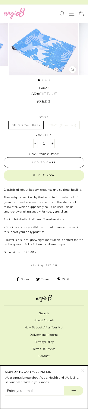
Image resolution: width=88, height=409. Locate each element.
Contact (44, 356)
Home (43, 88)
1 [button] (39, 80)
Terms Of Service (43, 349)
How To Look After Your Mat (44, 327)
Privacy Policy (44, 341)
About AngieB (44, 320)
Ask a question (44, 265)
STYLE (44, 117)
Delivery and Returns (44, 334)
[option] (44, 49)
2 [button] (43, 80)
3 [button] (46, 80)
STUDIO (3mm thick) (26, 125)
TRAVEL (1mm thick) (62, 125)
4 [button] (50, 80)
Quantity (44, 134)
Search (44, 313)
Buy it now (44, 175)
